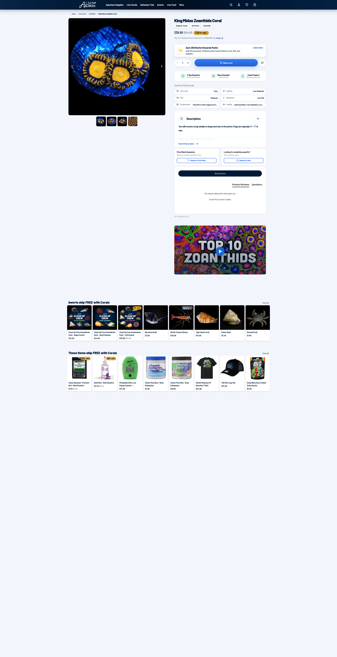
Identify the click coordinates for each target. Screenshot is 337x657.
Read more (220, 143)
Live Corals (82, 14)
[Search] (231, 5)
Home (74, 14)
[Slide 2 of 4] (111, 121)
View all (265, 302)
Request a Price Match (198, 160)
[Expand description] (258, 118)
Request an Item (245, 160)
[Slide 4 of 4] (132, 121)
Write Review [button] (220, 173)
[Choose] (87, 325)
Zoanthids (92, 14)
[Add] (164, 325)
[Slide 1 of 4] (101, 121)
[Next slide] (162, 67)
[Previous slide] (71, 67)
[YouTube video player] (220, 251)
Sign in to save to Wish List (262, 62)
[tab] (240, 185)
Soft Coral (195, 26)
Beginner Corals (181, 26)
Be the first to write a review (220, 199)
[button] (220, 199)
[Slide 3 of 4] (122, 121)
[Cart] (255, 5)
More (181, 4)
